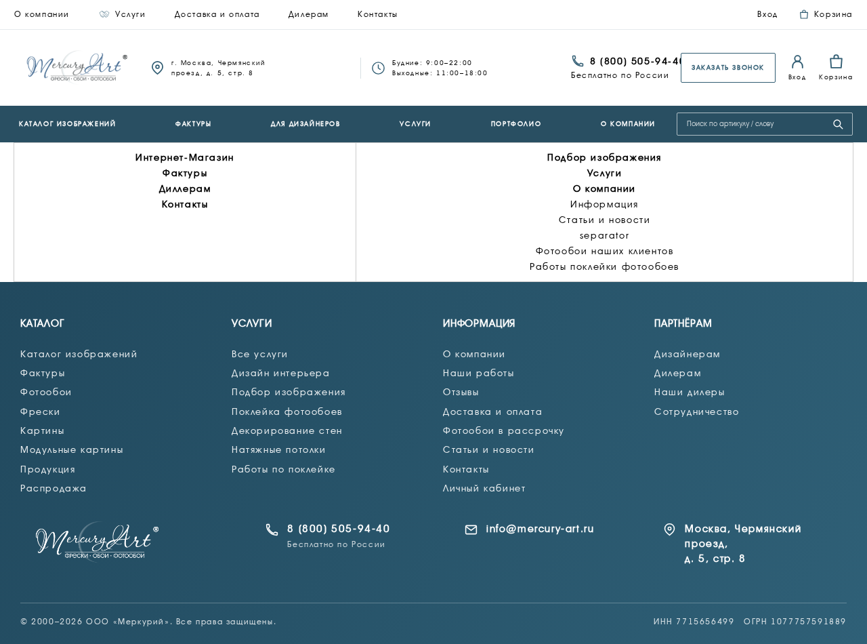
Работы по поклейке (284, 469)
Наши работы (479, 372)
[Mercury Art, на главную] (78, 67)
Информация (604, 204)
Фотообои (46, 391)
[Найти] (838, 124)
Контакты (378, 14)
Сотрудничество (696, 411)
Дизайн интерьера (281, 372)
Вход (767, 14)
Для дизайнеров (305, 123)
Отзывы (461, 391)
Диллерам (185, 188)
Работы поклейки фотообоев (604, 266)
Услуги (130, 14)
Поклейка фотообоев (287, 411)
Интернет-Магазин (184, 157)
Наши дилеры (689, 391)
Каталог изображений (67, 123)
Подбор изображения (604, 157)
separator (604, 235)
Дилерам (309, 14)
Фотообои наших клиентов (605, 250)
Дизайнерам (687, 353)
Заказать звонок (728, 67)
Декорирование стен (287, 430)
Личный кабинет (484, 488)
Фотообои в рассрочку (504, 430)
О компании (42, 14)
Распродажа (53, 488)
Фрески (40, 411)
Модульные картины (71, 449)
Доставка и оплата (217, 14)
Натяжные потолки (279, 449)
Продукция (47, 469)
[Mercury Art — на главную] (135, 542)
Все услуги (260, 353)
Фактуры (193, 123)
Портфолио (516, 123)
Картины (42, 430)
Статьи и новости (605, 219)
